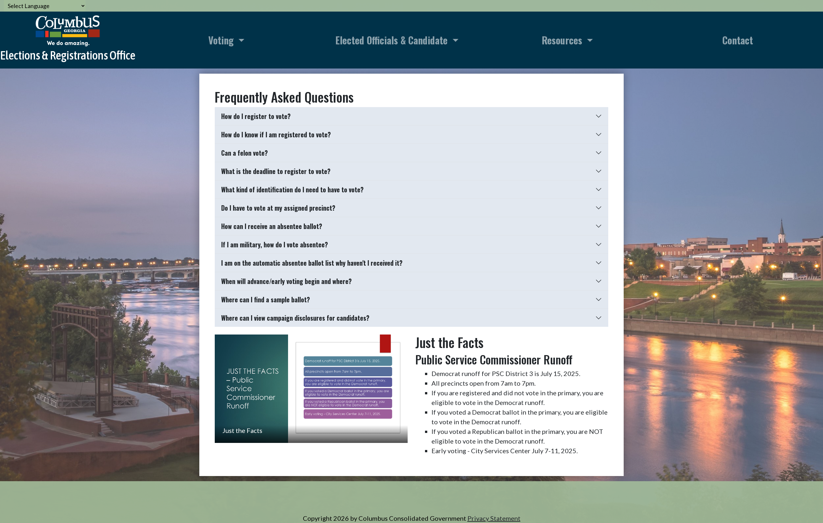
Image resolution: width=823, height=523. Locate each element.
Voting (222, 40)
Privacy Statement (493, 518)
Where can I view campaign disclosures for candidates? (295, 318)
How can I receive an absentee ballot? (271, 226)
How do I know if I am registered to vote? (276, 134)
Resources (563, 40)
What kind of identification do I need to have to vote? (292, 189)
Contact (737, 40)
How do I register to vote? (256, 116)
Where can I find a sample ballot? (265, 299)
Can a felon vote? (244, 153)
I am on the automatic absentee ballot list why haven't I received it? (311, 263)
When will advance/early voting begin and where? (286, 281)
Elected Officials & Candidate (392, 40)
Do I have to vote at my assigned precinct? (278, 208)
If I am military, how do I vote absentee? (274, 244)
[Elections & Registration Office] (67, 39)
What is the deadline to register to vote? (275, 171)
